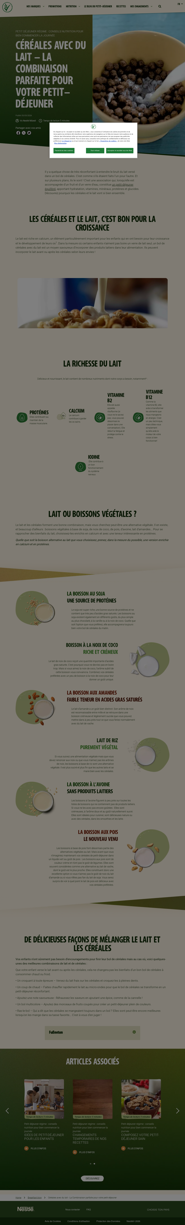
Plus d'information (60, 143)
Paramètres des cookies (64, 150)
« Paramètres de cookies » (108, 141)
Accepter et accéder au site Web (120, 150)
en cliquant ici (67, 141)
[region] (93, 140)
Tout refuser (95, 150)
